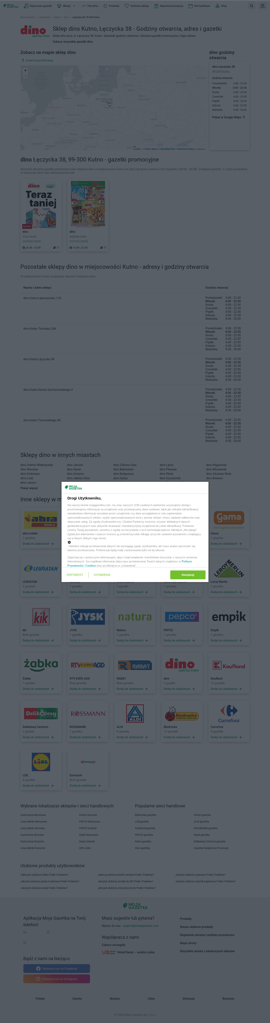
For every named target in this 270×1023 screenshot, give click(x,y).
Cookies (90, 565)
